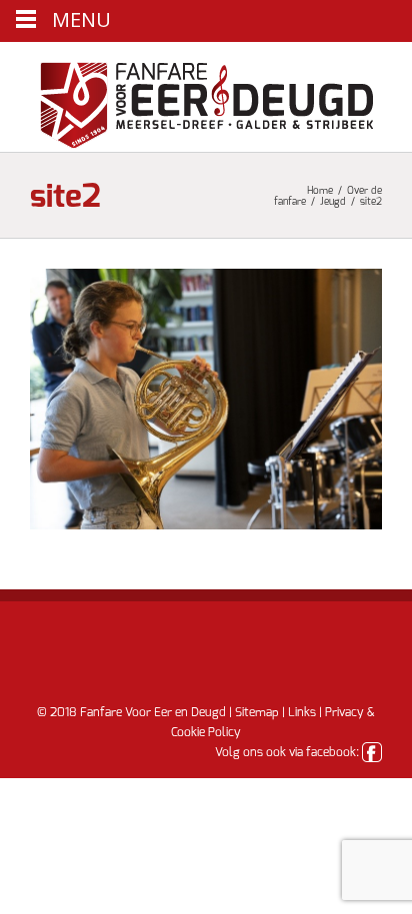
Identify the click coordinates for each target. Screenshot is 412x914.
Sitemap (257, 712)
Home (320, 191)
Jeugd (333, 202)
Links (302, 712)
